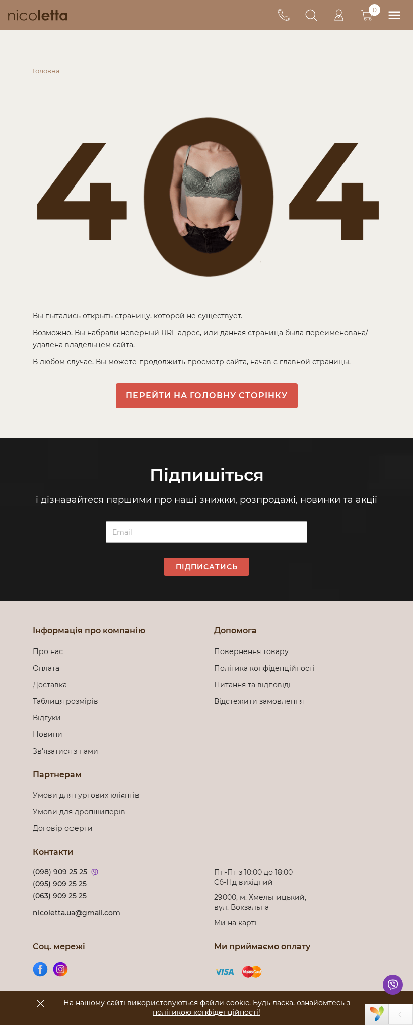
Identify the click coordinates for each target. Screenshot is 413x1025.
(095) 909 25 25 (60, 883)
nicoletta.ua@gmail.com (76, 912)
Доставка (50, 684)
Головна (46, 71)
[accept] (40, 1003)
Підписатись (207, 566)
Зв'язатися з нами (65, 751)
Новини (47, 734)
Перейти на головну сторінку (207, 395)
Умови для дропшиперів (79, 811)
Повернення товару (251, 651)
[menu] (394, 15)
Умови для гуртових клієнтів (86, 795)
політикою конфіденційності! (206, 1012)
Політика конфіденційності (266, 668)
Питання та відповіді (252, 684)
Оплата (46, 668)
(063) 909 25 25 (60, 895)
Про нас (48, 651)
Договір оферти (63, 828)
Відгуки (47, 717)
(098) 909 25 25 (60, 871)
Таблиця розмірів (65, 701)
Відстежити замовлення (259, 701)
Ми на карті (235, 922)
